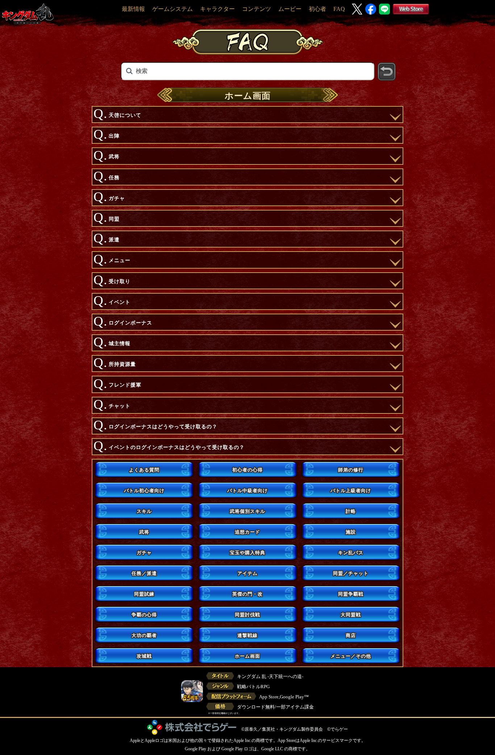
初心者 (317, 9)
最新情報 (133, 9)
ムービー (289, 9)
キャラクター (217, 9)
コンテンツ (256, 9)
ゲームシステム (172, 9)
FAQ (339, 9)
